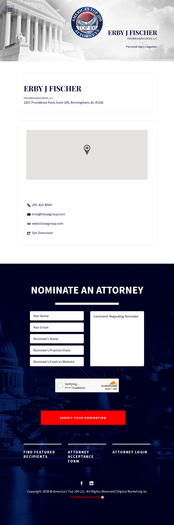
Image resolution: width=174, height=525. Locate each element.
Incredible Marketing (85, 497)
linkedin (91, 485)
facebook (82, 485)
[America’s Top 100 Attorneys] (87, 22)
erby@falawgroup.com (48, 214)
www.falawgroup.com (47, 223)
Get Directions (42, 233)
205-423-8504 (42, 205)
